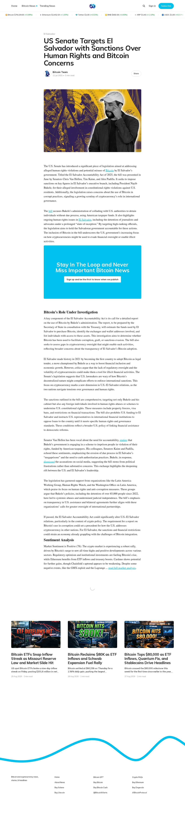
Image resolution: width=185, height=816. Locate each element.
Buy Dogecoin (138, 787)
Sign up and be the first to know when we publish (92, 279)
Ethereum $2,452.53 (55, 15)
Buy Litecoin (60, 793)
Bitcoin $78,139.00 (20, 15)
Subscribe (166, 5)
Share (136, 73)
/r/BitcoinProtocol (139, 793)
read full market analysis (122, 568)
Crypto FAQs (137, 777)
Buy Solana (59, 787)
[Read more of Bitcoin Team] (47, 73)
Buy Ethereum (138, 782)
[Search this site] (144, 6)
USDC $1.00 (173, 15)
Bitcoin (110, 170)
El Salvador (49, 33)
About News (60, 782)
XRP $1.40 (146, 15)
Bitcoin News (28, 5)
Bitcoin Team (60, 72)
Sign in (152, 5)
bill (50, 211)
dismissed (49, 461)
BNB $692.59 (117, 15)
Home (14, 5)
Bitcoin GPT (98, 777)
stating (123, 440)
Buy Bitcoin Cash (100, 787)
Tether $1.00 (88, 15)
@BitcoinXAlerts (100, 793)
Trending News (47, 5)
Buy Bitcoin (98, 782)
